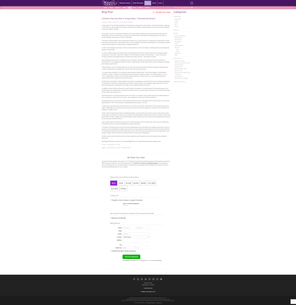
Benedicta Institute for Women (182, 63)
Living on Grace (178, 66)
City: (120, 245)
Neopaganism (178, 41)
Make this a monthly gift (119, 218)
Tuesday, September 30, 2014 (114, 22)
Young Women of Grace (179, 81)
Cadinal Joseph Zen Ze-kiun (113, 147)
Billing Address (115, 223)
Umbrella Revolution (126, 147)
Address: (119, 240)
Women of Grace (177, 58)
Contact (147, 7)
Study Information (138, 3)
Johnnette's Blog (179, 65)
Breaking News (111, 144)
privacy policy (149, 260)
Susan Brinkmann (128, 22)
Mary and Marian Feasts (181, 68)
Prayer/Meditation (179, 45)
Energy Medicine (179, 37)
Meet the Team (178, 70)
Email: (120, 231)
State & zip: (118, 248)
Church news (178, 19)
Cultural (118, 144)
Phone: (120, 234)
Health (177, 51)
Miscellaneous (178, 39)
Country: (119, 237)
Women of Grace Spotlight (181, 78)
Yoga (176, 55)
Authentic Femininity (180, 61)
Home (105, 7)
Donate (148, 3)
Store (134, 7)
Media (176, 22)
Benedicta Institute (125, 3)
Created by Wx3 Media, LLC (140, 302)
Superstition (178, 53)
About (111, 7)
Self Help (177, 47)
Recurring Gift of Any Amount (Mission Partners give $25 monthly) (132, 213)
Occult (176, 43)
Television (118, 7)
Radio (124, 7)
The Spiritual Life (179, 76)
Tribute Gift (114, 195)
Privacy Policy (159, 302)
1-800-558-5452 (148, 288)
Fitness (177, 49)
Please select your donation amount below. (124, 177)
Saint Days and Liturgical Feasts (182, 72)
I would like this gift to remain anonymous (124, 251)
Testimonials (178, 74)
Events (154, 3)
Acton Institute (123, 33)
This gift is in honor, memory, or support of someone (127, 200)
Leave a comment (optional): (131, 203)
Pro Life (177, 26)
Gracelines (176, 30)
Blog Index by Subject (180, 35)
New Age (175, 33)
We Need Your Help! (162, 12)
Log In (160, 3)
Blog (129, 7)
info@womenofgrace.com (148, 291)
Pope (176, 24)
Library (141, 7)
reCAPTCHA (138, 260)
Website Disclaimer (151, 302)
